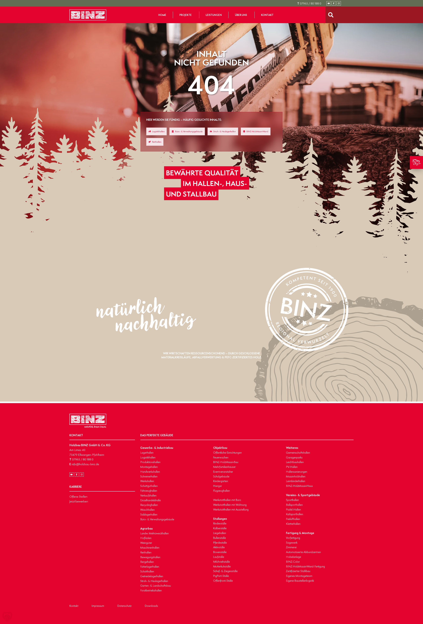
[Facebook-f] (334, 3)
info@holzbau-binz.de (84, 464)
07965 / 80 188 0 (309, 3)
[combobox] (340, 15)
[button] (7, 616)
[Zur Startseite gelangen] (87, 14)
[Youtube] (329, 3)
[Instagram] (339, 3)
